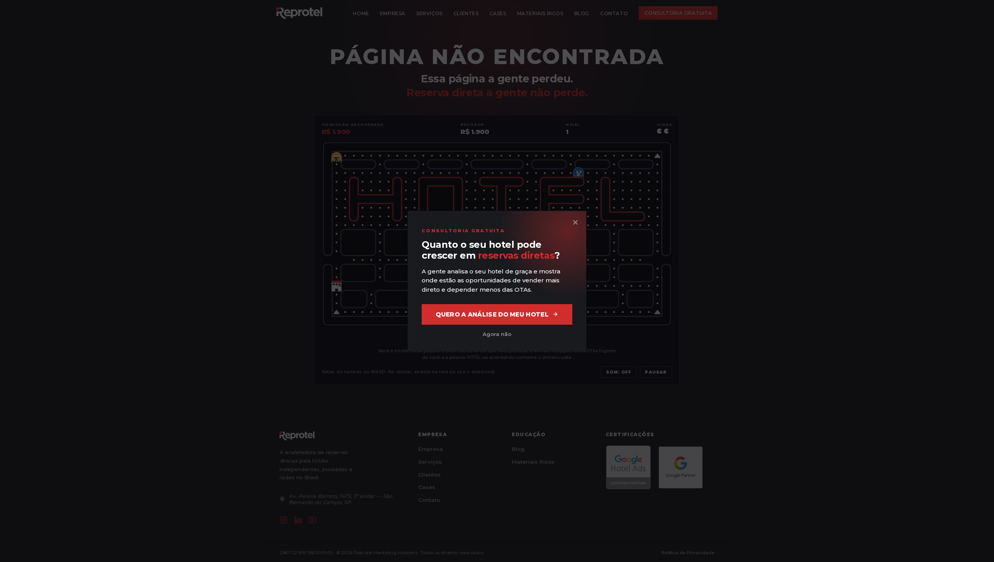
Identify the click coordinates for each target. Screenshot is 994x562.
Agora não (497, 334)
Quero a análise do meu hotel (492, 314)
